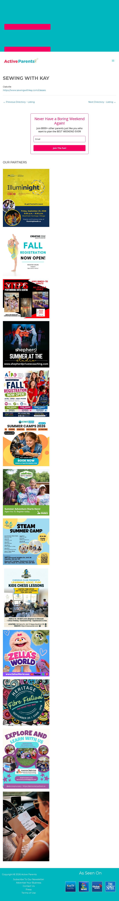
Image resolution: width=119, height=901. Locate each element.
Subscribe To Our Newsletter (28, 879)
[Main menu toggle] (113, 61)
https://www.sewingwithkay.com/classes (24, 90)
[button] (59, 60)
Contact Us (29, 886)
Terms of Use (29, 893)
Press (28, 889)
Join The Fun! (59, 148)
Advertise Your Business (28, 882)
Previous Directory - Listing (19, 102)
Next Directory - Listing (102, 102)
